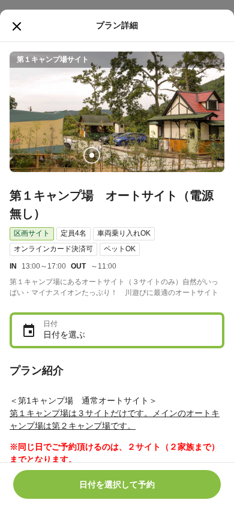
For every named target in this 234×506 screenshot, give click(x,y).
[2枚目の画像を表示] (108, 155)
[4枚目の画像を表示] (142, 155)
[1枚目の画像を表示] (92, 155)
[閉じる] (17, 26)
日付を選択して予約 (117, 484)
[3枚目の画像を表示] (125, 155)
